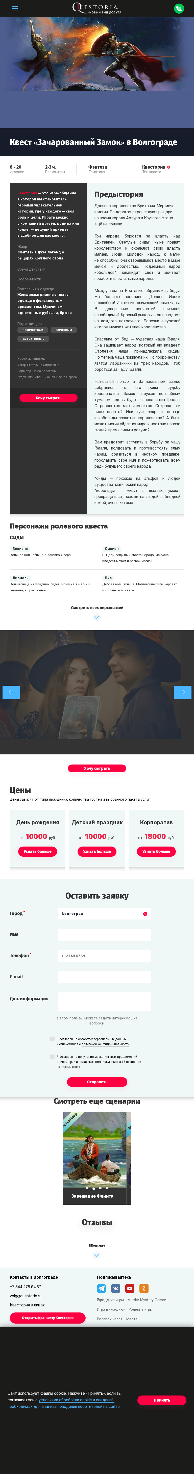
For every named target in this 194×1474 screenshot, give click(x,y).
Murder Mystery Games (147, 1300)
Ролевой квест (110, 1319)
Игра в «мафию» (111, 1310)
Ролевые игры (141, 1310)
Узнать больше (98, 1158)
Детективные (33, 339)
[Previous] (11, 692)
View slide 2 (93, 1188)
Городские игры (110, 1300)
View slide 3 (100, 1189)
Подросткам (32, 330)
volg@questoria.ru (25, 1296)
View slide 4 (107, 1188)
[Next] (182, 692)
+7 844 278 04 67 (25, 1287)
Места (131, 1319)
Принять (162, 1400)
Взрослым (64, 330)
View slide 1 (87, 1188)
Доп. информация (29, 999)
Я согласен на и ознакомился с (93, 1042)
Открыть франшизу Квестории (48, 1318)
